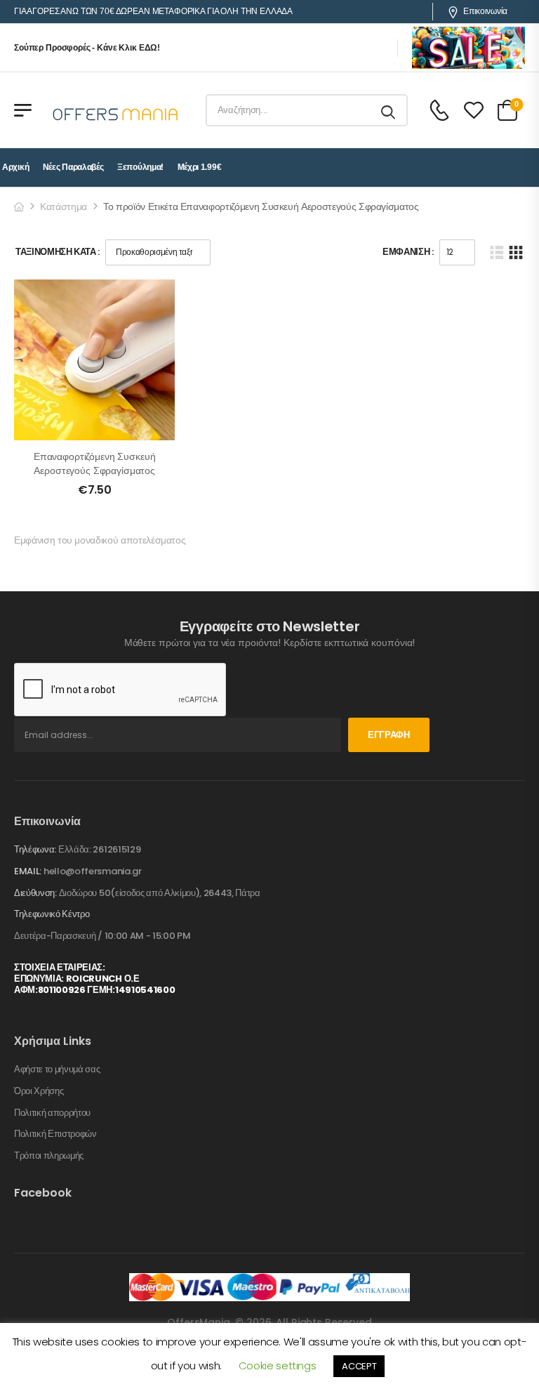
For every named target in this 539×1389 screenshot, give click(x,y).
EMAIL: (27, 871)
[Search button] (389, 110)
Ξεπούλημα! (140, 167)
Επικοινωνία (485, 11)
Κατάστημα (63, 206)
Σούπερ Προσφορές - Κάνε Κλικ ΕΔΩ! (87, 48)
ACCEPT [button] (359, 1366)
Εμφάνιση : (408, 251)
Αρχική (15, 167)
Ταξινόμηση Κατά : (57, 251)
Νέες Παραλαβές (73, 167)
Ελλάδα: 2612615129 (99, 849)
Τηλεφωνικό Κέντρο (51, 914)
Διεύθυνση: (35, 893)
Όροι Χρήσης (38, 1091)
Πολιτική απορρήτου (52, 1113)
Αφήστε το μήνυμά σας (57, 1069)
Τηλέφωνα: (35, 849)
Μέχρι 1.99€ (200, 167)
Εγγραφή (389, 735)
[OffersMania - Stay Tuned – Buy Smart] (116, 110)
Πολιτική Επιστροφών (55, 1134)
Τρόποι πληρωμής (49, 1155)
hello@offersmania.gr (93, 871)
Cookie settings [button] (278, 1365)
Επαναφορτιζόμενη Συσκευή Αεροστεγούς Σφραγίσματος (95, 463)
